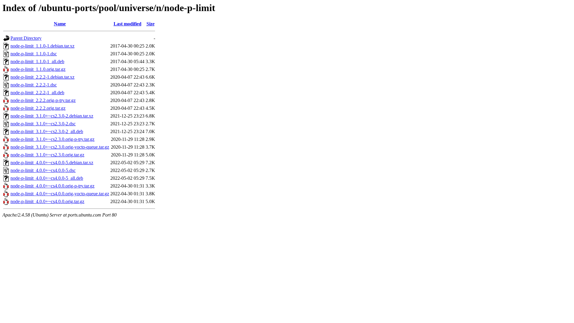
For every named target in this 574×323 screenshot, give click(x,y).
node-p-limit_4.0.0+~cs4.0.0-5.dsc (43, 170)
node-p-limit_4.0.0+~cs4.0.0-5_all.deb (46, 178)
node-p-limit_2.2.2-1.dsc (33, 84)
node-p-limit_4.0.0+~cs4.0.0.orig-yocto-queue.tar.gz (59, 193)
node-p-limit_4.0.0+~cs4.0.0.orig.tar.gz (47, 201)
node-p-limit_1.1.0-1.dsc (33, 53)
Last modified (127, 23)
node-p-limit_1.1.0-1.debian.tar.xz (42, 45)
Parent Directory (26, 38)
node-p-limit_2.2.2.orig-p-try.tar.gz (43, 100)
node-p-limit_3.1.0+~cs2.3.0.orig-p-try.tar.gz (52, 139)
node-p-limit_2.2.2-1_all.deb (37, 92)
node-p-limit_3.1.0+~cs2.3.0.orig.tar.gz (47, 154)
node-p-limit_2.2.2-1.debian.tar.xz (42, 77)
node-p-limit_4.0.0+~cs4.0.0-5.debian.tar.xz (51, 162)
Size (150, 23)
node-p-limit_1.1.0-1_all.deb (37, 61)
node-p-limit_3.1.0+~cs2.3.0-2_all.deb (46, 131)
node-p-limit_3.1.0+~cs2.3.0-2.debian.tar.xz (51, 115)
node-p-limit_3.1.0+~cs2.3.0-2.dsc (43, 123)
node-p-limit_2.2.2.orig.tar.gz (37, 108)
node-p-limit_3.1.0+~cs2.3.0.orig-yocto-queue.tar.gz (59, 147)
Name (60, 23)
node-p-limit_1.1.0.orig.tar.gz (37, 69)
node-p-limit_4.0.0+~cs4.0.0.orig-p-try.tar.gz (52, 185)
